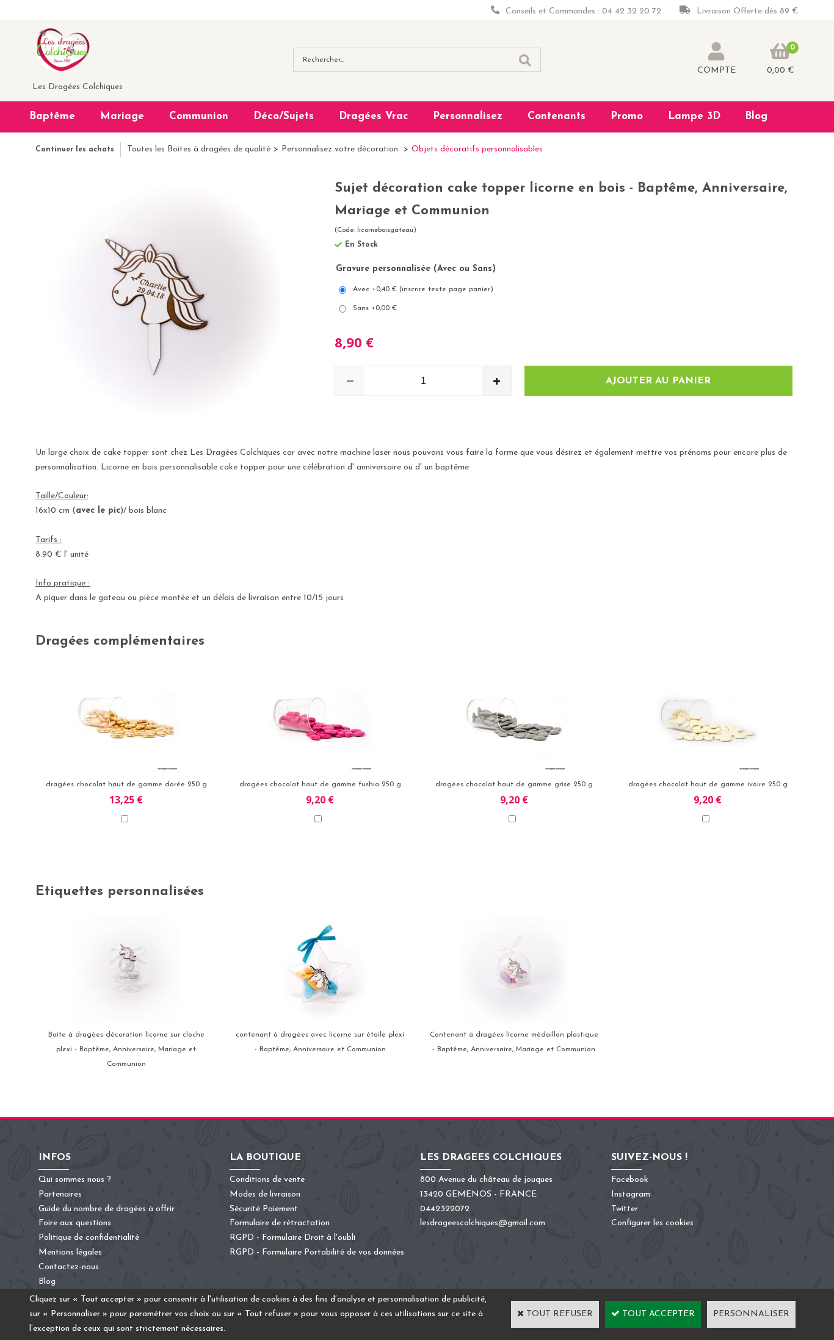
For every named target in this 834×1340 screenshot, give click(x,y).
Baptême (52, 116)
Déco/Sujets (283, 116)
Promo (627, 116)
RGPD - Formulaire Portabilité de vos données (317, 1252)
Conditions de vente (267, 1179)
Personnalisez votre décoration (341, 149)
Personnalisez (467, 116)
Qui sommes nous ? (74, 1179)
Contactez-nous (68, 1267)
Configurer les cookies (652, 1223)
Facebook (629, 1179)
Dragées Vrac (373, 116)
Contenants (557, 116)
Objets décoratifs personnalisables (477, 149)
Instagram (630, 1194)
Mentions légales (70, 1252)
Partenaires (60, 1194)
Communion (198, 116)
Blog (756, 116)
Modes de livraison (265, 1194)
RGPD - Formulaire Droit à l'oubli (292, 1237)
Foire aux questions (74, 1223)
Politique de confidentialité (88, 1237)
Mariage (122, 116)
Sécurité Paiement (264, 1209)
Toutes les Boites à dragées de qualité (198, 149)
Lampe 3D (694, 116)
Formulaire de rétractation (280, 1223)
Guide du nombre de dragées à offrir (106, 1209)
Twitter (624, 1209)
